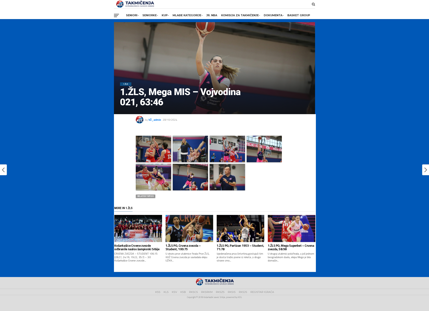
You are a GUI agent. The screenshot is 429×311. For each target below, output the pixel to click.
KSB (183, 292)
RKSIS (232, 292)
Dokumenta (273, 15)
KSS (157, 292)
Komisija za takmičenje (240, 15)
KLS (166, 292)
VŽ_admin (154, 120)
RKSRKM (207, 292)
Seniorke (149, 15)
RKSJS (243, 292)
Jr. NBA (211, 15)
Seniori (131, 15)
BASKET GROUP (298, 15)
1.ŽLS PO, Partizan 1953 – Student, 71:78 (240, 247)
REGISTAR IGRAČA (262, 292)
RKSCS (193, 292)
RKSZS (220, 292)
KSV (174, 292)
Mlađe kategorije (187, 15)
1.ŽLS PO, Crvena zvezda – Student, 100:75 (183, 247)
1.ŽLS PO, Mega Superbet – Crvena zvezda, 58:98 (291, 247)
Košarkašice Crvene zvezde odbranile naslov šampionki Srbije (136, 247)
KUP (165, 15)
